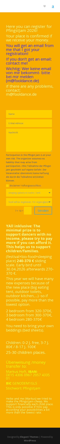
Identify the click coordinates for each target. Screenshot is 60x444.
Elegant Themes (29, 436)
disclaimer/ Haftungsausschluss (25, 185)
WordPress (30, 440)
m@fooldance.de (22, 80)
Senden (43, 211)
